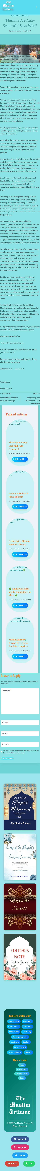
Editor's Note (14, 1032)
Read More (20, 459)
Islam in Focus (13, 1026)
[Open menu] (36, 7)
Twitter (21, 1155)
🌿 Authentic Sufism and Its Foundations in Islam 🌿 (20, 592)
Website (5, 744)
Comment (6, 690)
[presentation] (20, 428)
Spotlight (26, 1042)
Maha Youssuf (15, 600)
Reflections (27, 1021)
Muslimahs (15, 1042)
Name (5, 722)
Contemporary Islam (20, 1037)
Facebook (21, 1139)
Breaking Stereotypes (20, 16)
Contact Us (22, 1069)
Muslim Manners (15, 1052)
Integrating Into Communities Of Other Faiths (33, 399)
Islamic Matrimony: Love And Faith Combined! (18, 446)
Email (4, 733)
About (22, 1065)
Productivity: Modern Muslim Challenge (9, 397)
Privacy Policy (22, 1074)
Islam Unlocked (20, 1047)
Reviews (28, 1052)
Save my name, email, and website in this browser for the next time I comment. (21, 752)
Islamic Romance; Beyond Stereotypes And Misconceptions (18, 643)
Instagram (21, 1147)
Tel (30, 1163)
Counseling (27, 1032)
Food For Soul (14, 1021)
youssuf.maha (16, 31)
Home (21, 1078)
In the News (27, 1026)
